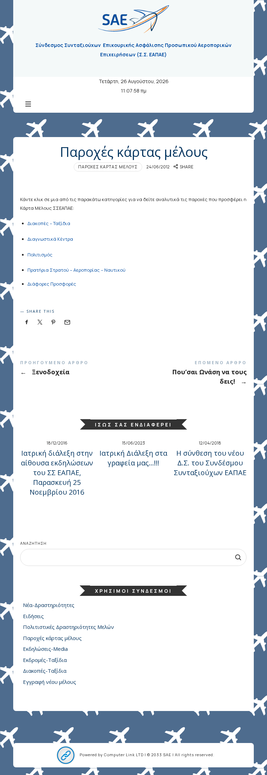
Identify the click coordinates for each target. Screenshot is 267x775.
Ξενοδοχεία (77, 369)
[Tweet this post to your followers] (40, 322)
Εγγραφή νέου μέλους (49, 681)
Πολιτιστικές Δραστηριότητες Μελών (68, 626)
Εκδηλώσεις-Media (45, 648)
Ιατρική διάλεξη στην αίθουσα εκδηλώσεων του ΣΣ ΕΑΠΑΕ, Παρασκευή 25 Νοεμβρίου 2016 (57, 472)
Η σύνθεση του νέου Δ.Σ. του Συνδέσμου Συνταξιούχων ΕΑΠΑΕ (210, 462)
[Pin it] (53, 322)
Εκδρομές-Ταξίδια (45, 659)
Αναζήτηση (33, 543)
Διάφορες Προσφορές (51, 284)
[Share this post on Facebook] (26, 322)
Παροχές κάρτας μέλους (108, 167)
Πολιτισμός (39, 254)
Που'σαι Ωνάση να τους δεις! (190, 373)
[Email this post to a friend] (66, 322)
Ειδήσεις (33, 616)
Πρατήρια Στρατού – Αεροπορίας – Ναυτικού (76, 270)
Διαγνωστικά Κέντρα (50, 239)
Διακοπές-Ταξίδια (44, 670)
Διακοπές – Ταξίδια (48, 223)
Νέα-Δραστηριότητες (48, 604)
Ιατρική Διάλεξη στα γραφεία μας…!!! (133, 458)
